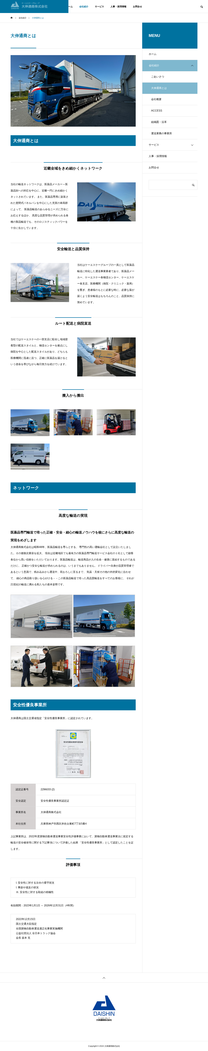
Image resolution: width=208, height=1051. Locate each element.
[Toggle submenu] (192, 65)
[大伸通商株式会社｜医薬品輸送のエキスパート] (34, 6)
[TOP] (104, 977)
